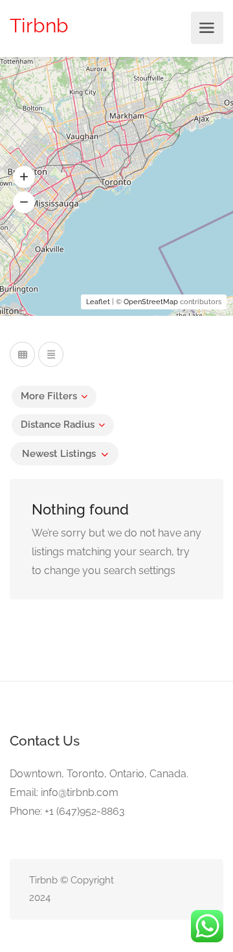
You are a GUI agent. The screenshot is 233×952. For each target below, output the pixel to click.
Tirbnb (39, 25)
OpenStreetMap (151, 302)
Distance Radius (57, 424)
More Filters (49, 396)
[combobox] (64, 453)
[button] (24, 177)
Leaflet (98, 302)
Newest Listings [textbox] (59, 453)
